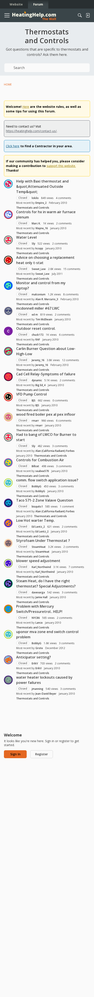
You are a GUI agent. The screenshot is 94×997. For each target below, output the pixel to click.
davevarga (38, 592)
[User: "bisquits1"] (8, 502)
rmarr (35, 420)
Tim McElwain (43, 319)
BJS (33, 400)
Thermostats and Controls (32, 207)
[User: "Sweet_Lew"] (8, 260)
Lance (39, 622)
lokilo (35, 198)
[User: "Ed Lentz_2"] (8, 523)
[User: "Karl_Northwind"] (8, 563)
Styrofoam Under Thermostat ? (43, 540)
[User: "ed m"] (8, 311)
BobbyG (36, 486)
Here (25, 107)
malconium (38, 294)
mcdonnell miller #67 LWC (37, 308)
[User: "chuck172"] (8, 331)
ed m (35, 314)
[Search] (80, 15)
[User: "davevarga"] (8, 583)
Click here (12, 146)
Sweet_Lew (39, 269)
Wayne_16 (41, 228)
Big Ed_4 (40, 385)
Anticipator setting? (33, 657)
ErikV (35, 663)
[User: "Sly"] (8, 240)
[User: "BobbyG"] (8, 482)
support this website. (61, 166)
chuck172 (38, 335)
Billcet (35, 466)
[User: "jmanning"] (8, 680)
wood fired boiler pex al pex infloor (45, 414)
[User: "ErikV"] (8, 659)
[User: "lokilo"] (8, 183)
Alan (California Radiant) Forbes (55, 451)
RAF (37, 339)
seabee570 (42, 471)
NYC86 (36, 618)
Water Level (26, 237)
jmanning (37, 689)
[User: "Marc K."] (8, 214)
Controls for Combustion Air (40, 460)
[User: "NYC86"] (8, 609)
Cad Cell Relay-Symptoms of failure (45, 374)
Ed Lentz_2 (38, 527)
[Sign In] (88, 15)
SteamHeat (39, 547)
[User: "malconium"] (8, 285)
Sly (33, 243)
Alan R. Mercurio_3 (46, 299)
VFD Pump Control (31, 394)
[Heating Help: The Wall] (34, 15)
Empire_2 (41, 203)
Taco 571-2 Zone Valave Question (44, 500)
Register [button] (41, 754)
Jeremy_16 (38, 360)
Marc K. (36, 223)
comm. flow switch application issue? (47, 480)
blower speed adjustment (38, 560)
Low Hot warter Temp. (35, 520)
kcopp (39, 248)
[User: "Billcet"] (8, 462)
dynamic (37, 380)
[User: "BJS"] (8, 396)
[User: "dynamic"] (8, 376)
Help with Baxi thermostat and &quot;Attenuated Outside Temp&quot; (42, 186)
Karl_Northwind (41, 567)
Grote (39, 648)
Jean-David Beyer (45, 693)
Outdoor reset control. (36, 328)
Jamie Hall (41, 597)
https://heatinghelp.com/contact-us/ (31, 131)
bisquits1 (37, 506)
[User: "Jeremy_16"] (8, 351)
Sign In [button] (15, 754)
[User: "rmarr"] (8, 417)
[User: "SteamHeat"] (8, 543)
